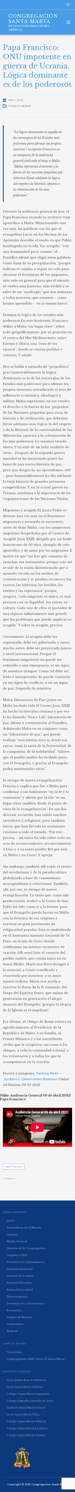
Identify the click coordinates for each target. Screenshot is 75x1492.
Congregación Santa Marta (50, 1484)
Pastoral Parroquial (20, 1289)
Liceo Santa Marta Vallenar (25, 1387)
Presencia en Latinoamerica (26, 1262)
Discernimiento (17, 1296)
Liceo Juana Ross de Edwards (26, 1380)
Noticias (12, 1331)
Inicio (11, 1220)
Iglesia (26, 106)
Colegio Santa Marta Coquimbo (28, 1393)
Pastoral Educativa (19, 1282)
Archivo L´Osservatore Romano (30, 1079)
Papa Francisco (14, 1166)
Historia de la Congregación (26, 1248)
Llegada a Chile (17, 1255)
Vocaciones (14, 1352)
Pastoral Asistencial (20, 1269)
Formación (14, 1310)
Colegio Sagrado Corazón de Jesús (30, 1400)
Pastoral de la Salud (20, 1275)
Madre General (17, 1241)
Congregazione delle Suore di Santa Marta (36, 1359)
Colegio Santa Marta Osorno (26, 1435)
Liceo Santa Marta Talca (23, 1414)
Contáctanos (15, 1324)
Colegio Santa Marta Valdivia (26, 1421)
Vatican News (47, 1073)
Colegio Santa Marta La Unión (27, 1428)
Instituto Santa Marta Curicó (26, 1407)
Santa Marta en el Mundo (24, 1227)
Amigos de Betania (19, 1317)
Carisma (12, 1234)
